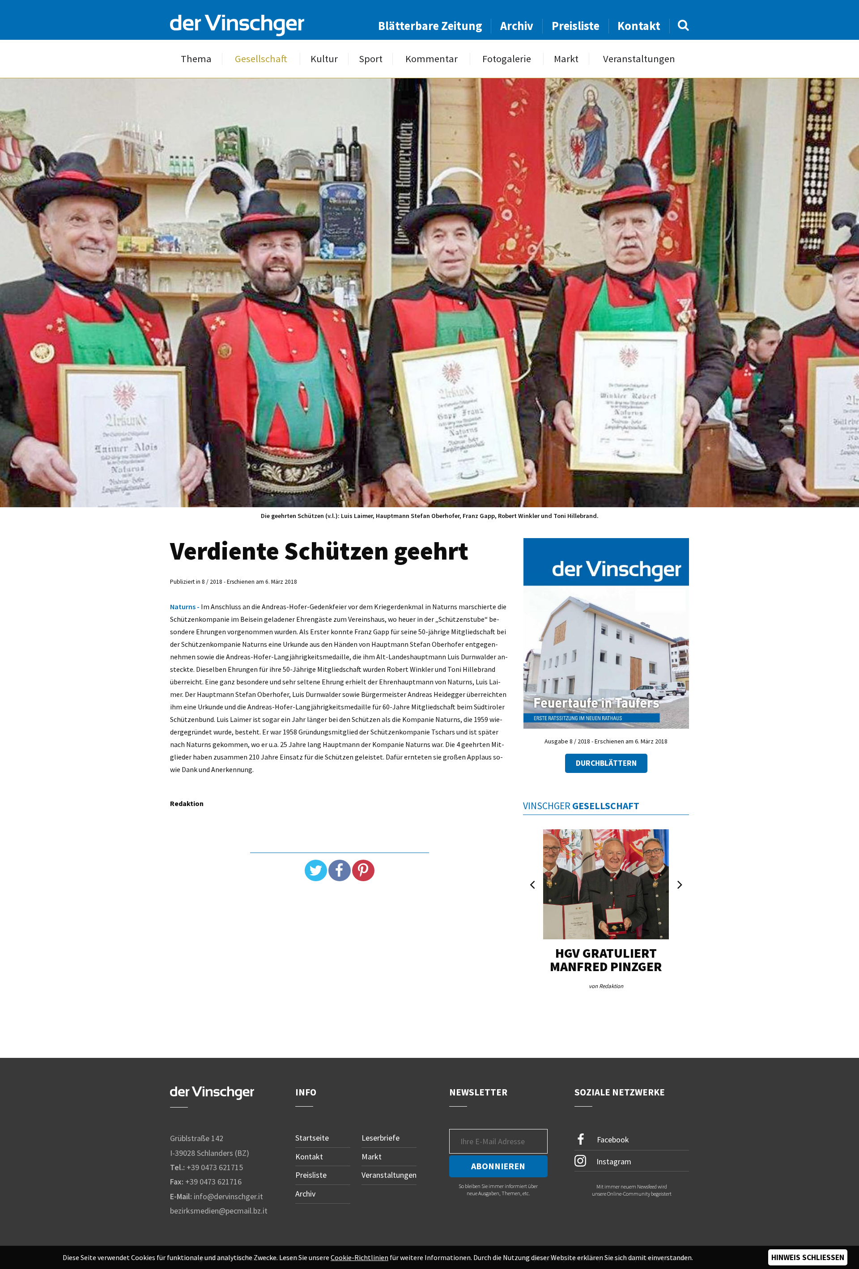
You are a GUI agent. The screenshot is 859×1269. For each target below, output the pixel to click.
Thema (196, 59)
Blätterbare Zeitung (430, 25)
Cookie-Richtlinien (359, 1257)
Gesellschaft (261, 59)
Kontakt (638, 25)
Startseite (312, 1138)
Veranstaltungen (639, 59)
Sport (371, 59)
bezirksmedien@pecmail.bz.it (219, 1210)
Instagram (613, 1161)
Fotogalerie (506, 59)
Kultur (324, 59)
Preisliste (576, 25)
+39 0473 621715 (215, 1167)
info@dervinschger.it (228, 1196)
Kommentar (431, 59)
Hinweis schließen (807, 1257)
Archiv (516, 25)
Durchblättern (606, 763)
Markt (566, 59)
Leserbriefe (380, 1138)
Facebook (612, 1139)
